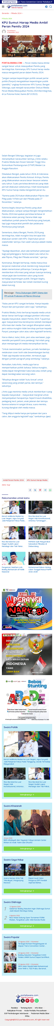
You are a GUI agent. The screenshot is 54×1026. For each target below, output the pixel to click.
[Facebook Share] (30, 490)
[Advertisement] (27, 125)
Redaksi (14, 1008)
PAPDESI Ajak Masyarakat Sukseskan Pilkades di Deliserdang (39, 544)
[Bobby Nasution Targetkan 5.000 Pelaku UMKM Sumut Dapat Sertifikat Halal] (10, 956)
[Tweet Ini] (35, 490)
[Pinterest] (27, 1001)
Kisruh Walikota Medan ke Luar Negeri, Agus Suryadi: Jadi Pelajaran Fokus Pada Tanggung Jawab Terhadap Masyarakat (13, 518)
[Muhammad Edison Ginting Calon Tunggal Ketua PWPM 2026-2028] (40, 558)
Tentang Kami (26, 1008)
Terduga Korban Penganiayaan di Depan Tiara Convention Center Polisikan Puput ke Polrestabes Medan (34, 945)
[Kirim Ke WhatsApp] (50, 490)
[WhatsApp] (37, 1001)
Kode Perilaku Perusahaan (35, 1010)
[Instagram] (32, 1001)
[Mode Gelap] (46, 7)
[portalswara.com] (16, 6)
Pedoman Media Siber (40, 1013)
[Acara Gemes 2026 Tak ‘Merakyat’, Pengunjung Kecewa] (14, 870)
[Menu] (3, 6)
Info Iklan (39, 1008)
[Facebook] (18, 1001)
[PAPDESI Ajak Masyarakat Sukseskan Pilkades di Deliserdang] (40, 532)
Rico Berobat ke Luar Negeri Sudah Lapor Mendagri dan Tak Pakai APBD (12, 544)
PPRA (27, 1016)
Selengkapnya (26, 795)
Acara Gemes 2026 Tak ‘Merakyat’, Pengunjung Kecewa (13, 880)
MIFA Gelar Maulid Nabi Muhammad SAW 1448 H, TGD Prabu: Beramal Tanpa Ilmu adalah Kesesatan (33, 967)
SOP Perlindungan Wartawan (16, 1013)
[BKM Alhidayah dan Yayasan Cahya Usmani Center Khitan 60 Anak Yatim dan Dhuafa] (27, 822)
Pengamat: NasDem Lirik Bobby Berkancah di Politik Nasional (13, 569)
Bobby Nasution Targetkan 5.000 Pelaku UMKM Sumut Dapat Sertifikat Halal (33, 956)
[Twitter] (23, 1001)
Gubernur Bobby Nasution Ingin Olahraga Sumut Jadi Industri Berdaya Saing (29, 910)
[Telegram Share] (45, 490)
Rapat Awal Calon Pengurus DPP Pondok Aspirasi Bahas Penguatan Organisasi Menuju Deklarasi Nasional (38, 880)
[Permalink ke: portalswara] (4, 31)
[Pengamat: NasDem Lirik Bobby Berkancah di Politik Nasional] (13, 558)
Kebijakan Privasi (14, 1010)
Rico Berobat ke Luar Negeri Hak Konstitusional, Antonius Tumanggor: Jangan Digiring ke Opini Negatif (39, 518)
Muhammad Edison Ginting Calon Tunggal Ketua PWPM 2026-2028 (40, 569)
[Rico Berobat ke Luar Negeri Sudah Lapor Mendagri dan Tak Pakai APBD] (13, 532)
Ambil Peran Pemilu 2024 (13, 480)
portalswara (11, 31)
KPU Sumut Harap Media (37, 480)
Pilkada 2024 (7, 18)
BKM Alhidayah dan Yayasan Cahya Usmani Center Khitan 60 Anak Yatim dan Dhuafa (25, 841)
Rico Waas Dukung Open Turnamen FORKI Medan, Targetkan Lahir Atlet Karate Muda (27, 918)
